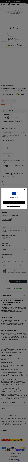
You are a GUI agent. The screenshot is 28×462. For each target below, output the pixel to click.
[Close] (25, 190)
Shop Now (14, 202)
